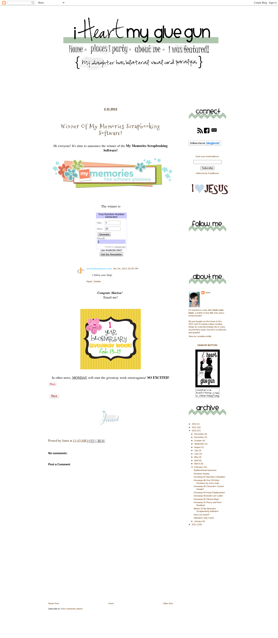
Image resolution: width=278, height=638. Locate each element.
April (196, 460)
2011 (194, 524)
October (198, 440)
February (198, 467)
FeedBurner (213, 173)
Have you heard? (202, 514)
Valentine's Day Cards (204, 518)
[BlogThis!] (92, 441)
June (196, 454)
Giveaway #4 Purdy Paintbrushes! (209, 492)
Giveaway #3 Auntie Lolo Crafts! (208, 496)
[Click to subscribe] (200, 133)
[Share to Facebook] (99, 441)
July (196, 450)
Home (111, 603)
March (197, 463)
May (196, 457)
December (199, 434)
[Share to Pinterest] (103, 441)
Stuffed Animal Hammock (205, 470)
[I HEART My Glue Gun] (207, 386)
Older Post (168, 603)
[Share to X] (96, 441)
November (199, 437)
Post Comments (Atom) (71, 609)
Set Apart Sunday (202, 474)
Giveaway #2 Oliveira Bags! (206, 499)
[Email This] (89, 441)
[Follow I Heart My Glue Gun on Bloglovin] (205, 145)
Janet (207, 292)
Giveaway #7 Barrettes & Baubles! (209, 477)
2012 (194, 430)
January (198, 521)
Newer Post (53, 603)
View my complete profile (200, 336)
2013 (194, 427)
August (197, 447)
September (199, 444)
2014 (194, 424)
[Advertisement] (76, 575)
